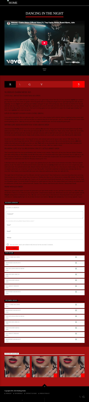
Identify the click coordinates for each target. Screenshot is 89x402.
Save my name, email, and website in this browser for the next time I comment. (31, 244)
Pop (44, 70)
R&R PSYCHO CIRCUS (12, 274)
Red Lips (17, 367)
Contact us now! (31, 393)
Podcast (8, 393)
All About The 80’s (12, 286)
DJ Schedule (19, 393)
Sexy (10, 357)
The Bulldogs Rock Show (15, 268)
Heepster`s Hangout (13, 262)
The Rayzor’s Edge (12, 280)
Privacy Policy (44, 393)
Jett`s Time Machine (13, 257)
